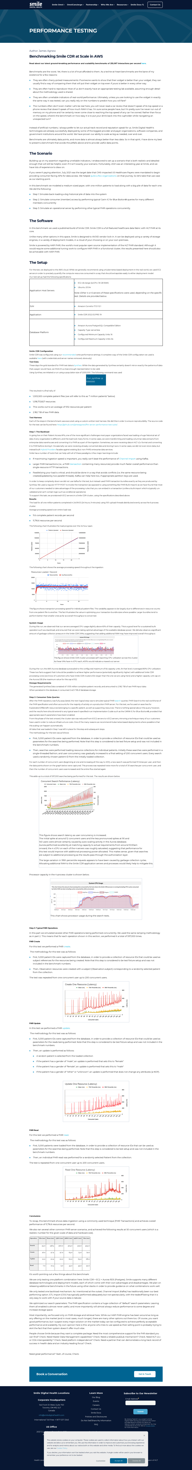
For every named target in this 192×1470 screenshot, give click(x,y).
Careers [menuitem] (96, 1405)
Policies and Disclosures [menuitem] (96, 1417)
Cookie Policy (62, 1448)
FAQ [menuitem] (96, 1424)
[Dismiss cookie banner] (144, 1435)
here (143, 63)
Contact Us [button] (155, 5)
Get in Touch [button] (145, 1374)
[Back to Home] (36, 4)
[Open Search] (143, 5)
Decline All (136, 1461)
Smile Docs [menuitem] (96, 1413)
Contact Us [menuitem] (96, 1409)
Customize (100, 1461)
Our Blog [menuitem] (96, 1397)
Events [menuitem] (96, 1401)
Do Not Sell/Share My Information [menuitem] (96, 1421)
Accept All (118, 1461)
